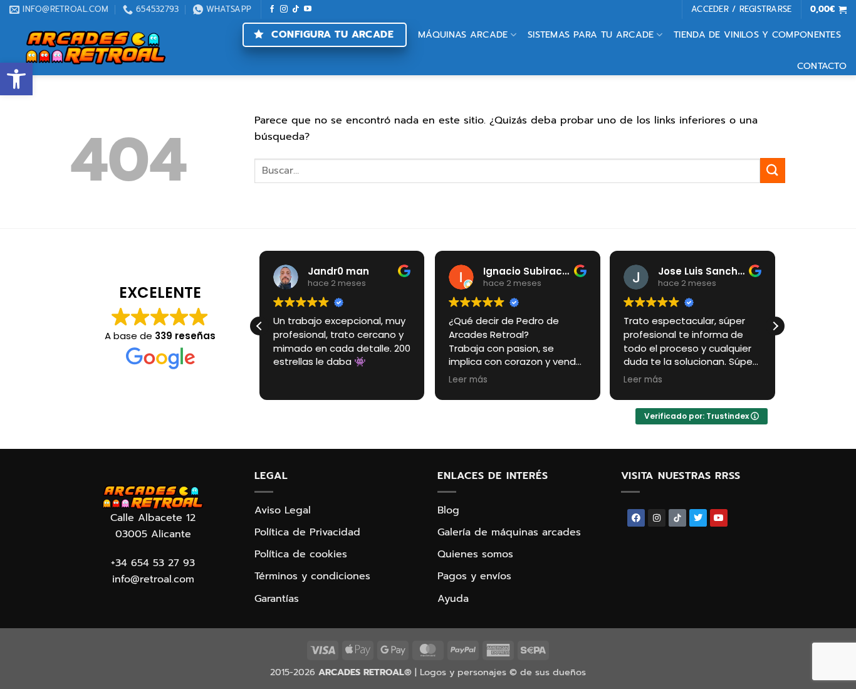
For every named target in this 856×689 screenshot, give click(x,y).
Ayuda (453, 598)
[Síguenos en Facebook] (272, 9)
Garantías (276, 598)
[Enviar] (772, 170)
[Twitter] (698, 518)
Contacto (822, 66)
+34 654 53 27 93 (153, 563)
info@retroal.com (153, 579)
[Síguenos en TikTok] (296, 9)
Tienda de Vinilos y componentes (757, 34)
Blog (448, 510)
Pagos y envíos (474, 576)
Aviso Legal (282, 510)
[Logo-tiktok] (677, 518)
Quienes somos (475, 554)
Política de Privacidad (307, 532)
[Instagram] (656, 518)
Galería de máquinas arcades (509, 532)
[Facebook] (636, 518)
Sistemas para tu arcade (591, 34)
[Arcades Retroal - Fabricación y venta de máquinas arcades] (95, 47)
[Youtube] (719, 518)
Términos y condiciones (312, 576)
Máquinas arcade (463, 34)
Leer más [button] (468, 380)
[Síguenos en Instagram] (284, 9)
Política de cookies (300, 554)
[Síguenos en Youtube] (307, 9)
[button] (16, 79)
